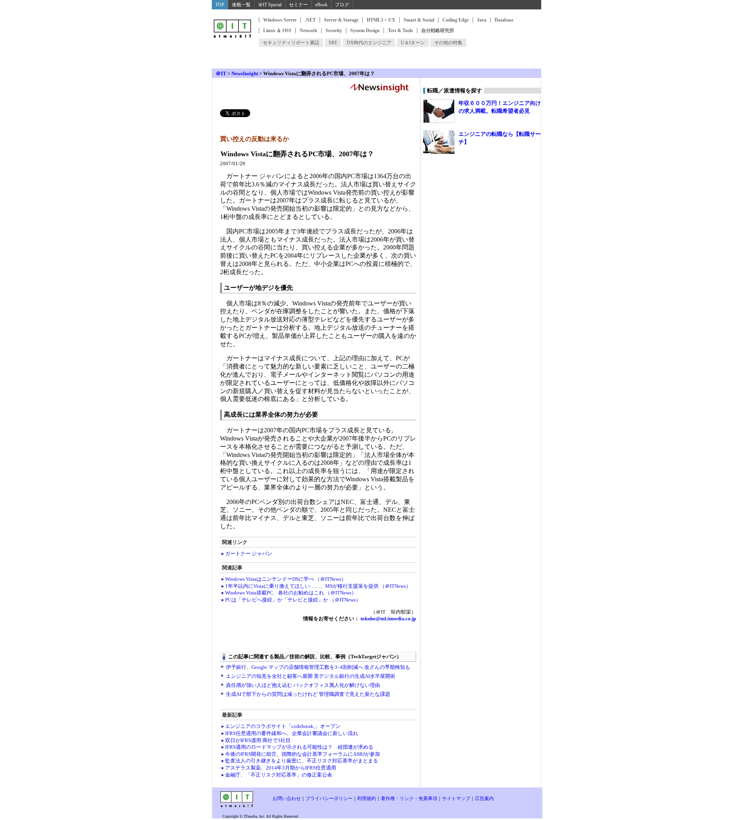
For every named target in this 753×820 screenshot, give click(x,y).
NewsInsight (244, 73)
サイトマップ (456, 798)
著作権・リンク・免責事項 (409, 798)
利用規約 (366, 798)
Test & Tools (400, 30)
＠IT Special (270, 4)
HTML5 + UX (381, 20)
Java (481, 20)
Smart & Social (419, 20)
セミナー (298, 4)
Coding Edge (455, 20)
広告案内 (484, 798)
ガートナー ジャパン (248, 553)
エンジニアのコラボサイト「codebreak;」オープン (282, 726)
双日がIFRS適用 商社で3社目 (258, 740)
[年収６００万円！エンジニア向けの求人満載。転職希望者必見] (439, 111)
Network (308, 30)
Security (334, 30)
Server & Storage (341, 20)
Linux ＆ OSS (277, 30)
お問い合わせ (287, 798)
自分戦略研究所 (437, 30)
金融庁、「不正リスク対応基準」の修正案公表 (278, 775)
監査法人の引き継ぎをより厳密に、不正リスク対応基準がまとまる (301, 761)
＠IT (221, 73)
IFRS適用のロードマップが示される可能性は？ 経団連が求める (299, 747)
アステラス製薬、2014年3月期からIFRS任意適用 (280, 768)
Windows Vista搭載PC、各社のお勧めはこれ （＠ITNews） (290, 593)
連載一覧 (241, 4)
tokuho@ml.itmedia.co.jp (387, 618)
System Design (365, 30)
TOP (219, 4)
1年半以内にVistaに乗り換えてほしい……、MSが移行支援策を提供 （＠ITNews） (318, 586)
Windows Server (279, 20)
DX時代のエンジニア (369, 42)
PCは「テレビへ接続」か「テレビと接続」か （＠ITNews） (293, 600)
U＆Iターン (413, 42)
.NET (310, 20)
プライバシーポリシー (329, 798)
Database (504, 20)
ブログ (342, 4)
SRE (333, 42)
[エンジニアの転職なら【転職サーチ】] (439, 142)
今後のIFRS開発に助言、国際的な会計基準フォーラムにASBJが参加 (302, 754)
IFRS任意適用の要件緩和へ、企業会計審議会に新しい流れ (291, 733)
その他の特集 (448, 42)
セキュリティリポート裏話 (291, 42)
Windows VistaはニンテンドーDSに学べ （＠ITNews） (285, 579)
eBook (321, 4)
